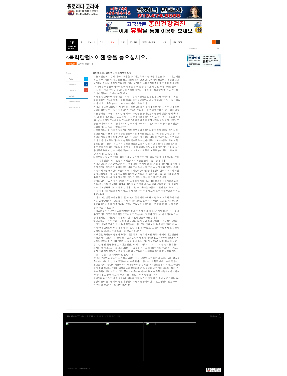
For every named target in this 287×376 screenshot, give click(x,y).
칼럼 (112, 42)
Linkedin (72, 96)
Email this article (74, 101)
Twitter (71, 79)
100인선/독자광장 (148, 42)
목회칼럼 (71, 63)
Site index (213, 316)
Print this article (74, 107)
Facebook (72, 84)
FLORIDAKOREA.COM (83, 9)
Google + (72, 90)
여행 (164, 42)
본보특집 (133, 42)
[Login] (218, 42)
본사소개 (91, 42)
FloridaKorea (85, 368)
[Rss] (214, 42)
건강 (123, 42)
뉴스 (101, 42)
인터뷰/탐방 (177, 42)
